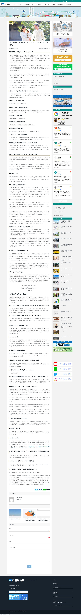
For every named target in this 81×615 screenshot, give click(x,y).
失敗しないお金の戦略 (59, 76)
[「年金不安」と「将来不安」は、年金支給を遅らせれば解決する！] (29, 513)
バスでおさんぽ (63, 305)
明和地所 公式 (55, 584)
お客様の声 (56, 83)
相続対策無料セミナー (59, 215)
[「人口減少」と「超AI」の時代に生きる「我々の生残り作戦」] (43, 513)
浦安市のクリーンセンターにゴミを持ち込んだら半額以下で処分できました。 (66, 288)
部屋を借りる (26, 4)
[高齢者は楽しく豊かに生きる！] (15, 513)
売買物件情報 (57, 79)
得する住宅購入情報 (42, 48)
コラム (49, 48)
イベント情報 (46, 4)
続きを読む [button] (56, 137)
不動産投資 (56, 92)
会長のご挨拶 (19, 499)
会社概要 (53, 4)
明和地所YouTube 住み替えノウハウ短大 (60, 602)
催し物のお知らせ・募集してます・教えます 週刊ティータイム (62, 208)
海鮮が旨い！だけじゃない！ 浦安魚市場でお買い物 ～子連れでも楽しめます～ (66, 319)
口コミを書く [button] (61, 123)
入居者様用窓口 (60, 4)
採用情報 (39, 4)
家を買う (13, 4)
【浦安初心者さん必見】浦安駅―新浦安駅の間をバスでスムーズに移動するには (66, 221)
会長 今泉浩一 (11, 48)
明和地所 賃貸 (55, 596)
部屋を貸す (33, 4)
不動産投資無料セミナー (59, 211)
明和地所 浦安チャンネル (57, 605)
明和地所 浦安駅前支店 (57, 587)
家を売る (19, 4)
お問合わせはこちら (18, 591)
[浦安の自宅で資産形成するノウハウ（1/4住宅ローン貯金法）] (29, 31)
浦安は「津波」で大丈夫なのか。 (66, 238)
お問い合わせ (68, 4)
